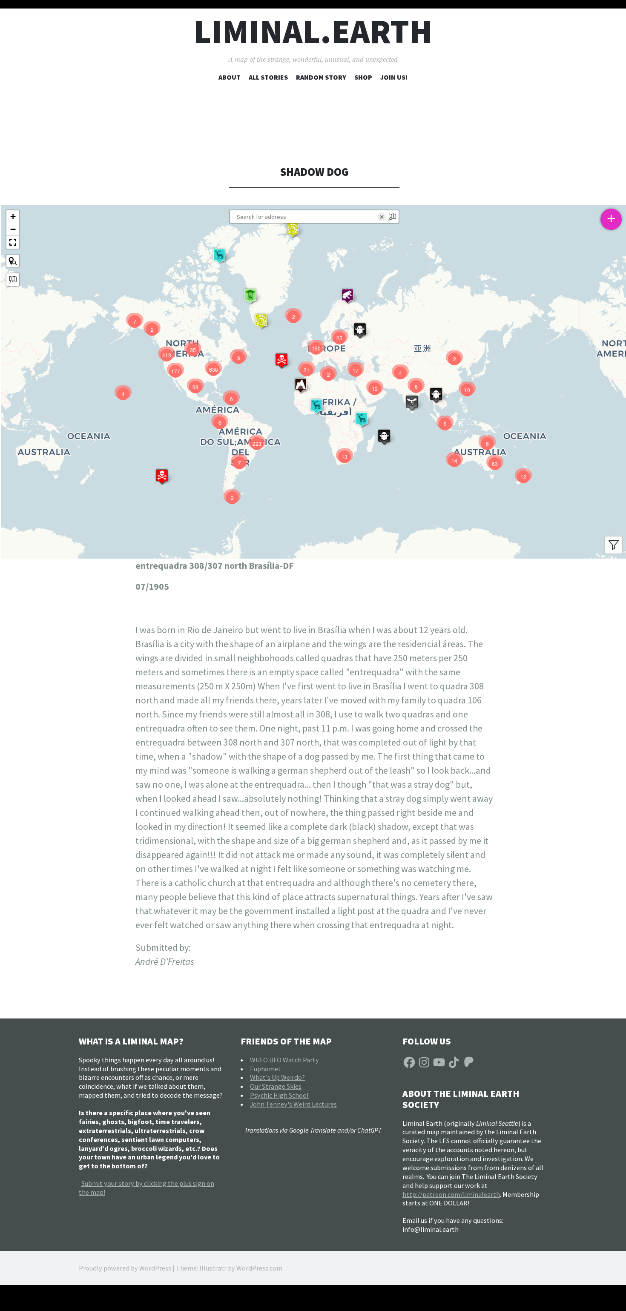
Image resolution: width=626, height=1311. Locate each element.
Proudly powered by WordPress (125, 1268)
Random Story (321, 77)
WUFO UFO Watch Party (284, 1060)
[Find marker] (12, 261)
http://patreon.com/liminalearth (451, 1194)
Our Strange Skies (276, 1086)
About (229, 77)
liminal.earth (313, 31)
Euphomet (265, 1068)
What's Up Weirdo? (277, 1077)
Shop (363, 77)
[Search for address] (12, 279)
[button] (292, 229)
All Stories (268, 77)
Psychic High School (279, 1095)
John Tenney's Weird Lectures (293, 1104)
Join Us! (394, 77)
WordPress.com (259, 1268)
